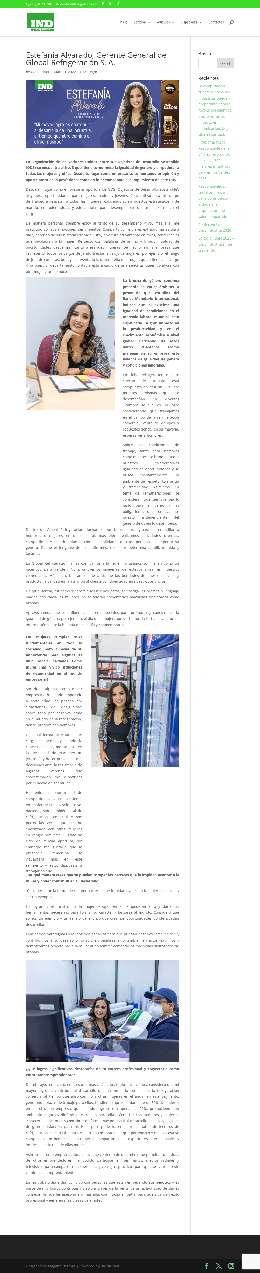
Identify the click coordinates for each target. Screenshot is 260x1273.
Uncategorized (92, 71)
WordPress (110, 1266)
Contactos (216, 22)
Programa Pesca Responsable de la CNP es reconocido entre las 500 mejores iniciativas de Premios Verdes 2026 (214, 160)
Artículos (163, 22)
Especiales (189, 22)
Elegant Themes (62, 1266)
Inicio (123, 22)
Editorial (140, 22)
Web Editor (40, 71)
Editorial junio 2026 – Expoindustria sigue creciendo (216, 244)
